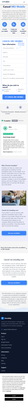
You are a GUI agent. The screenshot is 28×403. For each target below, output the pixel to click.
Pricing (3, 355)
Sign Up (3, 339)
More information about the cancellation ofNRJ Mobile (13, 248)
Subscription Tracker (6, 345)
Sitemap (3, 363)
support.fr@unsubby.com (10, 329)
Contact (3, 370)
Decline (14, 399)
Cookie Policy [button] (22, 387)
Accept (14, 395)
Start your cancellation (14, 233)
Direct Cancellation (6, 347)
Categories (4, 358)
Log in (2, 336)
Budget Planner (5, 342)
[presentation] (14, 70)
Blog (2, 360)
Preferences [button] (8, 391)
